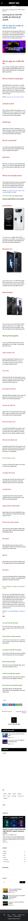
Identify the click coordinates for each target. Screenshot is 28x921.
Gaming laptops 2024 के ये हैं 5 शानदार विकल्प (16, 734)
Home (4, 914)
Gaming (6, 9)
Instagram (19, 793)
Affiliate (5, 793)
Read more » (5, 842)
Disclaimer (10, 916)
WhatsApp (5, 798)
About (8, 914)
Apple (13, 88)
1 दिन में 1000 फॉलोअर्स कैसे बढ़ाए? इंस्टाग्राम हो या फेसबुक (15, 890)
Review (8, 796)
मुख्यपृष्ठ (3, 9)
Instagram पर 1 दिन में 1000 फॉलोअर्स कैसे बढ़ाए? (16, 903)
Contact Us (14, 914)
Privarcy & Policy (21, 914)
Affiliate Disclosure (17, 916)
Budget (9, 793)
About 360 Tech (16, 724)
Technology (14, 796)
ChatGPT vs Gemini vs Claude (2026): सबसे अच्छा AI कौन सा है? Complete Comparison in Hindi (14, 831)
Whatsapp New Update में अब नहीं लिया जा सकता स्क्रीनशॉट (17, 896)
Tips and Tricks (20, 796)
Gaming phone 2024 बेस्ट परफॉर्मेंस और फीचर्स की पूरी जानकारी (16, 741)
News (5, 796)
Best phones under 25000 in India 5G (15, 97)
